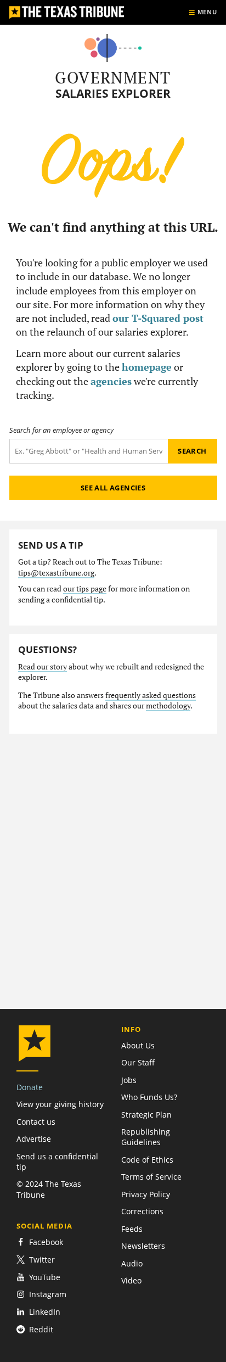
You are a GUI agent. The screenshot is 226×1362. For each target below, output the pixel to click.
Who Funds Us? (149, 1097)
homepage (147, 366)
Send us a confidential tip (57, 1161)
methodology (168, 706)
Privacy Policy (145, 1194)
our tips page (84, 589)
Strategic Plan (146, 1114)
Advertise (33, 1139)
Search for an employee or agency (61, 430)
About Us (138, 1045)
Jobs (129, 1080)
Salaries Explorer (113, 94)
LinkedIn (44, 1312)
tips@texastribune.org (56, 573)
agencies (111, 381)
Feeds (132, 1229)
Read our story (42, 667)
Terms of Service (151, 1176)
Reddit (41, 1329)
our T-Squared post (158, 318)
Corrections (142, 1211)
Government (113, 77)
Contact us (35, 1122)
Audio (132, 1263)
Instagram (47, 1294)
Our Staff (138, 1062)
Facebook (46, 1242)
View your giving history (60, 1104)
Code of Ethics (147, 1159)
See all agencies (113, 488)
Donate (29, 1087)
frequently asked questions (150, 695)
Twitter (42, 1259)
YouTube (44, 1277)
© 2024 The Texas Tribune (48, 1189)
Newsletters (143, 1246)
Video (131, 1280)
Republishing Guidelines (145, 1136)
